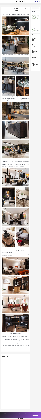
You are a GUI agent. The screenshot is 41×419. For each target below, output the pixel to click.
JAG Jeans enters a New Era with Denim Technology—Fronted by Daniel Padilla (35, 24)
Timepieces (33, 65)
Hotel (33, 52)
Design (33, 39)
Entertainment (34, 41)
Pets (32, 58)
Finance (33, 43)
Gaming (33, 47)
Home (33, 50)
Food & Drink (33, 46)
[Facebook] (35, 1)
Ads (32, 34)
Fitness (33, 45)
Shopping (33, 61)
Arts (32, 35)
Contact (26, 413)
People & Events (34, 57)
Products (33, 59)
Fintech (33, 44)
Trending (33, 67)
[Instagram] (39, 1)
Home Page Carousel (34, 51)
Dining (33, 40)
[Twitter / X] (37, 1)
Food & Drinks (19, 413)
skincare (33, 62)
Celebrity (33, 37)
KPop (32, 53)
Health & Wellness (34, 49)
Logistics (33, 55)
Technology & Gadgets (35, 64)
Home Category (22, 413)
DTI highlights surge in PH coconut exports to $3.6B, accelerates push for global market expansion (35, 27)
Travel (24, 413)
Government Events (29, 413)
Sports (33, 63)
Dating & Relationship (34, 38)
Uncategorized (34, 68)
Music (33, 56)
